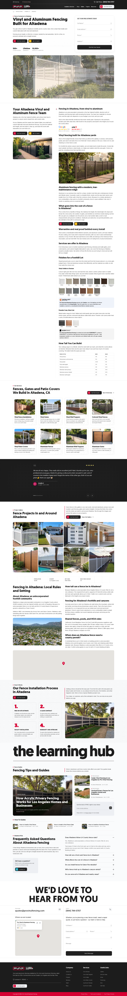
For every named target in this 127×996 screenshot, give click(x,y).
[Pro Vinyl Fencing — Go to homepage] (23, 968)
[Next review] (92, 495)
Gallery (82, 6)
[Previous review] (88, 495)
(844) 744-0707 (73, 910)
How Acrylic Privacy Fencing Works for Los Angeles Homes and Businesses (42, 802)
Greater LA (27, 11)
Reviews (68, 980)
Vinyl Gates (44, 417)
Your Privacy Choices (109, 994)
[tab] (34, 495)
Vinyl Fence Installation (22, 417)
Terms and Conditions (96, 994)
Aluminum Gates (98, 447)
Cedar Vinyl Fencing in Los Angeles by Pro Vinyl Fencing (101, 779)
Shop (78, 6)
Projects (88, 6)
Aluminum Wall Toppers (75, 447)
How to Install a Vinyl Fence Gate (64, 824)
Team (67, 983)
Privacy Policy (88, 813)
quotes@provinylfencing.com (29, 910)
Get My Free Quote (94, 47)
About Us (68, 971)
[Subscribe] (110, 807)
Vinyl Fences (86, 971)
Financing (16, 2)
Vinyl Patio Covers (21, 447)
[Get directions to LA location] (40, 923)
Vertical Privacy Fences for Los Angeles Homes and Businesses (102, 792)
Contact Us (69, 974)
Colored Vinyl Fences (100, 417)
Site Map (102, 985)
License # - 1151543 (19, 980)
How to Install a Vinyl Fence (28, 824)
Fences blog (21, 794)
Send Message (89, 953)
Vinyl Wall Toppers (73, 417)
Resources (93, 6)
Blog (67, 985)
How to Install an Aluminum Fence (99, 824)
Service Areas (27, 2)
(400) (21, 928)
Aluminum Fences (46, 447)
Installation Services (69, 6)
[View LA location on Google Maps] (37, 923)
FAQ (101, 983)
